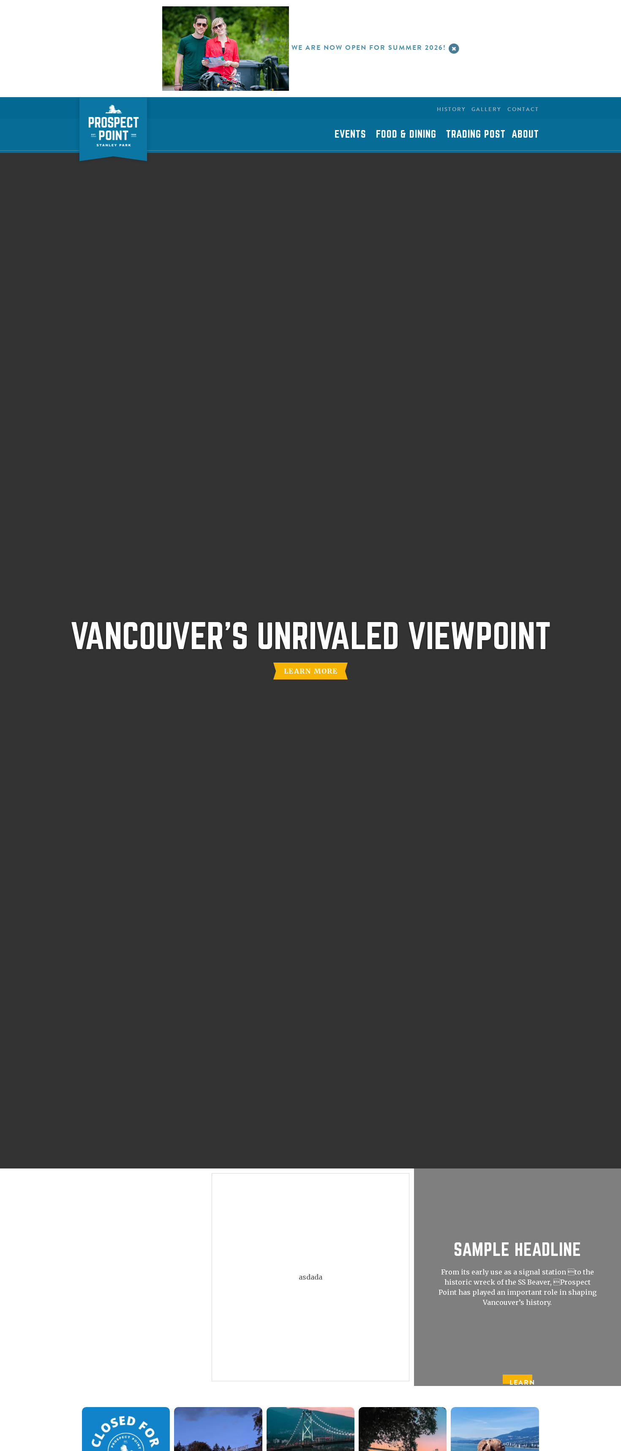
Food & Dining (406, 134)
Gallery (486, 109)
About (525, 134)
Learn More (311, 671)
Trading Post (476, 134)
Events (350, 134)
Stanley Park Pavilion (113, 132)
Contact (523, 109)
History (451, 109)
